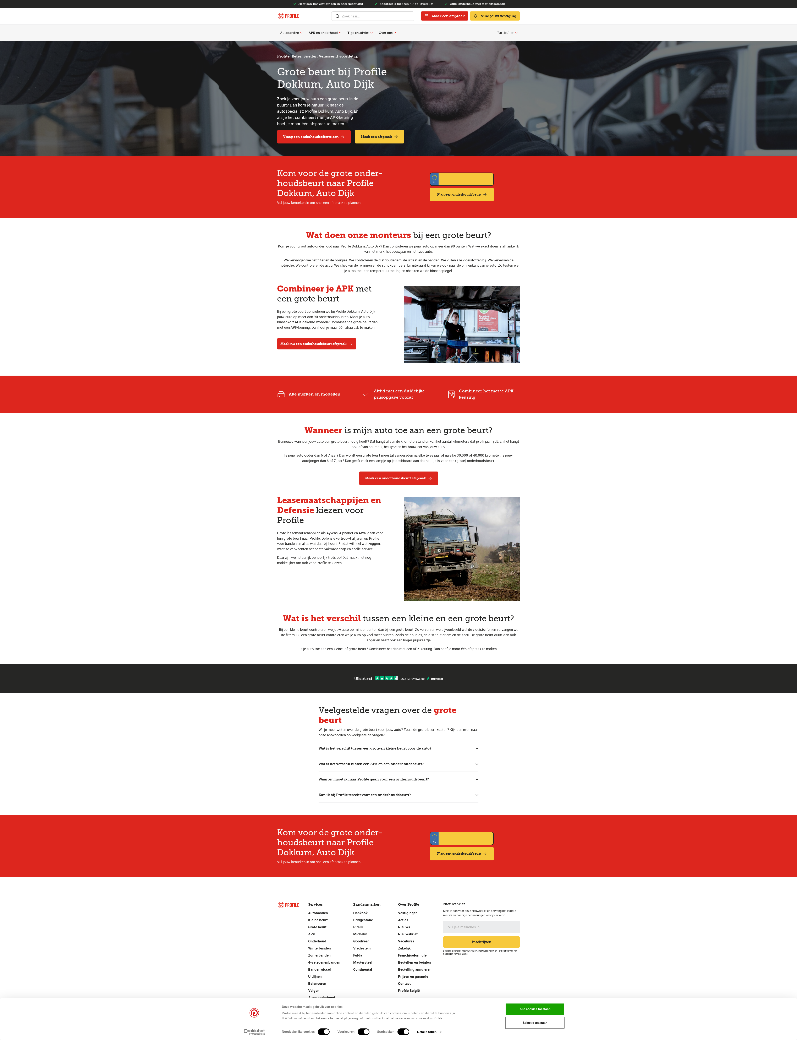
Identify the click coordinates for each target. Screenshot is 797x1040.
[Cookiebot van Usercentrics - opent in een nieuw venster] (254, 1032)
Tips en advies (358, 33)
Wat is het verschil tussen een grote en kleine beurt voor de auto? (375, 748)
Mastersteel (362, 962)
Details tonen (426, 1032)
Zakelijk (404, 948)
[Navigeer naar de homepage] (288, 16)
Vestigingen (408, 912)
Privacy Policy (487, 950)
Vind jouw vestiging (498, 16)
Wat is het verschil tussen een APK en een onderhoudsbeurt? (371, 764)
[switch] (363, 1031)
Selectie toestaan (535, 1022)
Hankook (360, 912)
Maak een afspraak (448, 16)
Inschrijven (481, 942)
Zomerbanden (319, 955)
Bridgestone (363, 920)
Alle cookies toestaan (535, 1009)
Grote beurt (317, 927)
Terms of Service (505, 950)
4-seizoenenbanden (324, 962)
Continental (362, 969)
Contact (404, 983)
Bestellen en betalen (414, 962)
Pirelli (358, 927)
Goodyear (361, 941)
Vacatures (406, 941)
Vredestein (362, 948)
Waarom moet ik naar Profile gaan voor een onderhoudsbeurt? (374, 779)
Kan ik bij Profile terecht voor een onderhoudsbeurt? (365, 795)
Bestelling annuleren (415, 969)
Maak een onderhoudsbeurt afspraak (395, 478)
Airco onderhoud (321, 997)
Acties (403, 920)
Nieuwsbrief (408, 934)
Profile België (409, 990)
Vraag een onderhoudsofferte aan (311, 137)
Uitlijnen (315, 976)
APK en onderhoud (323, 33)
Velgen (313, 990)
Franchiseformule (412, 955)
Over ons (385, 33)
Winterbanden (319, 948)
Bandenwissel (319, 969)
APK (311, 934)
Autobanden (289, 33)
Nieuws (404, 927)
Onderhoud (317, 941)
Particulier (505, 33)
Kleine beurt (318, 920)
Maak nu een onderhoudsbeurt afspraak (313, 344)
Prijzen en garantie (413, 976)
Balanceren (317, 983)
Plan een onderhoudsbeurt (459, 194)
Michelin (360, 934)
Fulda (357, 955)
